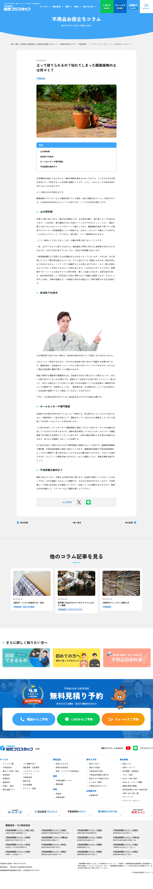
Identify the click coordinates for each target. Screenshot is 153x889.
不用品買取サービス (64, 780)
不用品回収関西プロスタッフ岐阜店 (125, 851)
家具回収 (6, 775)
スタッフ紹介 (127, 775)
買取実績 (59, 784)
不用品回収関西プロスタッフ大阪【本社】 (20, 830)
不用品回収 (82, 44)
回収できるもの (62, 763)
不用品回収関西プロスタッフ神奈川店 (126, 837)
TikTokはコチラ (146, 748)
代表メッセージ (128, 767)
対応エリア (126, 763)
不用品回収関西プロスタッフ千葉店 (125, 844)
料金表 (58, 793)
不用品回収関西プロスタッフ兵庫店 (53, 830)
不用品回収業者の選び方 (99, 775)
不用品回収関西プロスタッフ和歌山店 (54, 837)
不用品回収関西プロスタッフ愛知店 (53, 851)
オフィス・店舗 (29, 788)
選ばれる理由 (94, 767)
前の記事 (24, 522)
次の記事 (129, 522)
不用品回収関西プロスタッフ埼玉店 (17, 844)
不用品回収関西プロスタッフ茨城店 (17, 851)
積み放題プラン (9, 789)
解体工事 (26, 781)
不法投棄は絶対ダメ (48, 166)
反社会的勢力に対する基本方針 (135, 789)
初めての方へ (94, 763)
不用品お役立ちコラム (68, 44)
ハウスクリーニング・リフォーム (32, 772)
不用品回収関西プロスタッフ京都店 (89, 830)
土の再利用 (45, 151)
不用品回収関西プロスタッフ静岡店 (89, 851)
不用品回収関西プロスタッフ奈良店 (125, 830)
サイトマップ (127, 797)
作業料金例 (60, 797)
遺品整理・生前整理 (31, 767)
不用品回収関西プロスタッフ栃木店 (53, 844)
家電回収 (6, 778)
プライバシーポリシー (131, 800)
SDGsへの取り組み (129, 778)
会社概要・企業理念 (130, 771)
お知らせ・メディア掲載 (132, 782)
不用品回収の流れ (96, 771)
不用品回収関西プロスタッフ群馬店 (89, 844)
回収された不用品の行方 (99, 778)
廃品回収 (6, 782)
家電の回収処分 (62, 767)
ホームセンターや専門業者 (51, 161)
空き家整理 (27, 784)
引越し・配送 (8, 786)
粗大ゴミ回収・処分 (11, 771)
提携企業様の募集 (129, 786)
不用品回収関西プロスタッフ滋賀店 (17, 837)
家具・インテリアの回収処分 (67, 771)
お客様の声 (93, 795)
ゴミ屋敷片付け (29, 763)
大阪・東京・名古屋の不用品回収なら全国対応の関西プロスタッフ (34, 44)
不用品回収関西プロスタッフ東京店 (89, 837)
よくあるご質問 (95, 782)
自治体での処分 (47, 156)
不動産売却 (27, 777)
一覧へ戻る (76, 522)
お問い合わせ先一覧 (130, 793)
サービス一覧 (8, 763)
